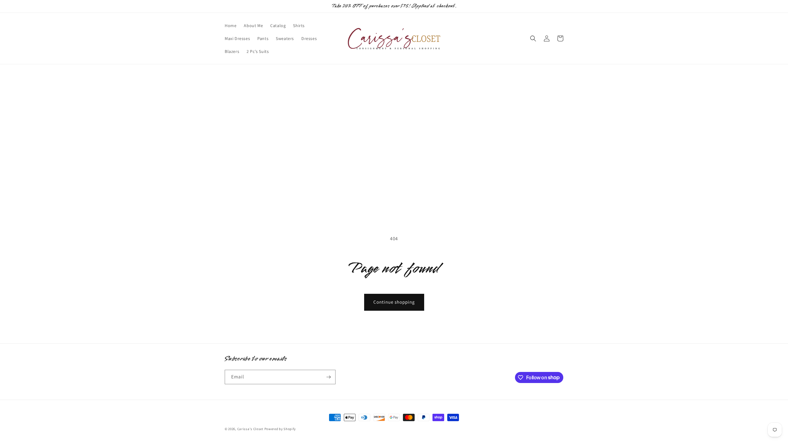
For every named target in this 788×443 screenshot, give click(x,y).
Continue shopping (394, 302)
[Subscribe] (328, 377)
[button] (533, 38)
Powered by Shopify (280, 429)
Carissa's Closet (250, 429)
